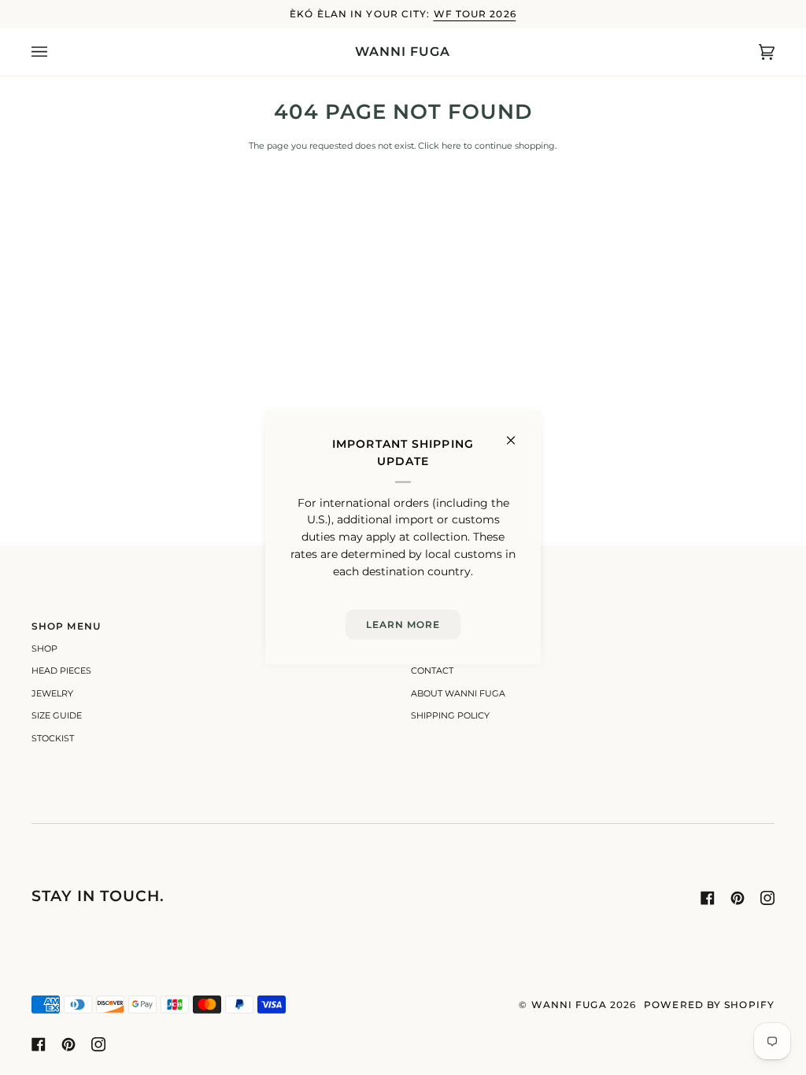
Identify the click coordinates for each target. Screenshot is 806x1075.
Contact (432, 670)
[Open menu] (55, 52)
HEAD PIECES (61, 670)
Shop (44, 648)
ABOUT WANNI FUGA (458, 693)
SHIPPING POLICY (450, 715)
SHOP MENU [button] (66, 626)
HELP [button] (426, 626)
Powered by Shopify (709, 1004)
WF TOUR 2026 (475, 14)
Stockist (52, 738)
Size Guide (56, 715)
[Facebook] (708, 898)
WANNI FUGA (569, 1004)
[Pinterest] (737, 898)
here (451, 145)
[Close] (517, 434)
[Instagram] (767, 898)
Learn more (403, 624)
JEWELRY (52, 693)
